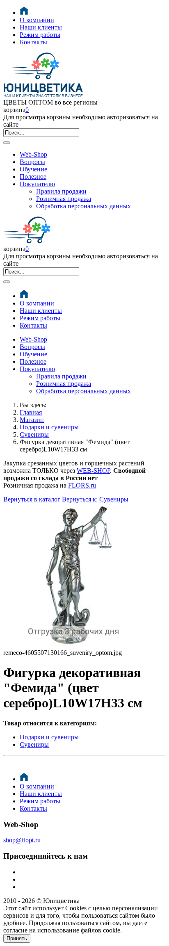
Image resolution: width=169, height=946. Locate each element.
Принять (17, 938)
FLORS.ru (82, 485)
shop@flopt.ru (22, 840)
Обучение (33, 169)
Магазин (32, 419)
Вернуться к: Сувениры (95, 499)
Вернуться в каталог (31, 499)
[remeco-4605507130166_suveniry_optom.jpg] (75, 645)
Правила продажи (61, 191)
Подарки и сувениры (49, 427)
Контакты (33, 42)
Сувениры (34, 434)
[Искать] (6, 142)
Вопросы (32, 161)
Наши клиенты (41, 27)
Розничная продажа (63, 198)
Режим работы (40, 34)
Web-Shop (33, 154)
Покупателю (37, 183)
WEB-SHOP (93, 470)
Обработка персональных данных (83, 206)
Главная (31, 412)
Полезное (33, 176)
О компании (37, 19)
